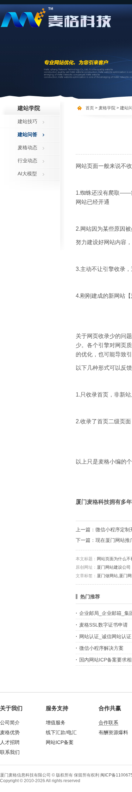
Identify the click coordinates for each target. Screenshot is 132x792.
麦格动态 (27, 147)
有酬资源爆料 (113, 732)
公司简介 (10, 722)
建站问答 (27, 134)
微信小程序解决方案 (101, 648)
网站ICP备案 (60, 742)
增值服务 (55, 722)
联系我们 (10, 752)
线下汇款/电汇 (61, 732)
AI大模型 (27, 173)
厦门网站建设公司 (114, 567)
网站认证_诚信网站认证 (105, 636)
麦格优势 (10, 732)
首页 (90, 107)
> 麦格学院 (105, 107)
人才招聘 (10, 742)
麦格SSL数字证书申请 (103, 625)
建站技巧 (27, 121)
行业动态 (27, 160)
